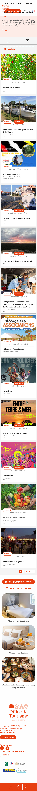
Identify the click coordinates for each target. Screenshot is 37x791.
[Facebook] (2, 749)
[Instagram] (7, 749)
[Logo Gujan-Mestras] (21, 770)
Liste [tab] (8, 43)
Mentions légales (13, 727)
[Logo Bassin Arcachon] (20, 763)
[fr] (34, 11)
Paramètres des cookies (26, 727)
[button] (34, 11)
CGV (5, 727)
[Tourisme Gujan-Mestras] (5, 8)
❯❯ (33, 571)
